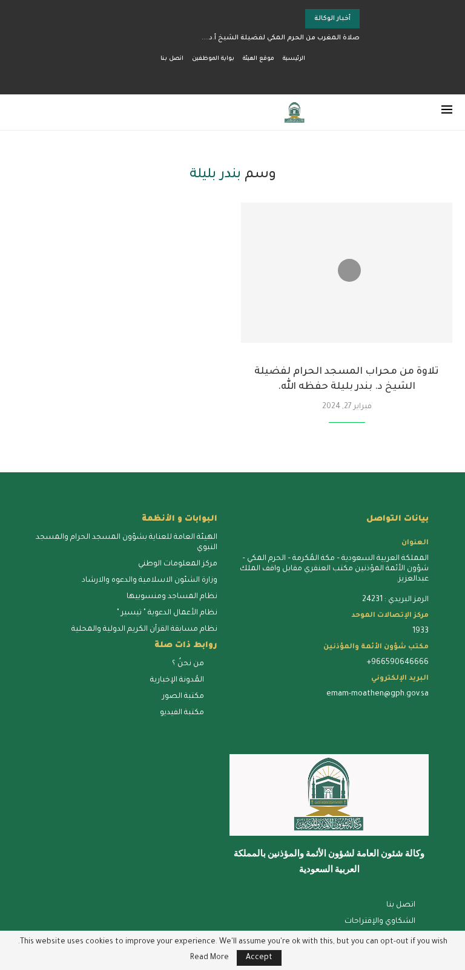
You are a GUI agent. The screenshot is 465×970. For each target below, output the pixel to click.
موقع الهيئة (258, 59)
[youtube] (337, 712)
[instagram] (363, 712)
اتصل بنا (171, 59)
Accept (259, 958)
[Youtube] (240, 77)
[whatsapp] (310, 712)
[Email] (226, 77)
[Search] (19, 112)
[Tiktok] (184, 77)
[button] (280, 18)
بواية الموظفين (213, 59)
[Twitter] (268, 77)
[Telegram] (198, 77)
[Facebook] (282, 77)
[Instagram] (254, 77)
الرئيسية (294, 59)
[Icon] (349, 270)
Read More (209, 958)
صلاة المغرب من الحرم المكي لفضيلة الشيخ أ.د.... (281, 38)
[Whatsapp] (212, 77)
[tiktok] (257, 712)
